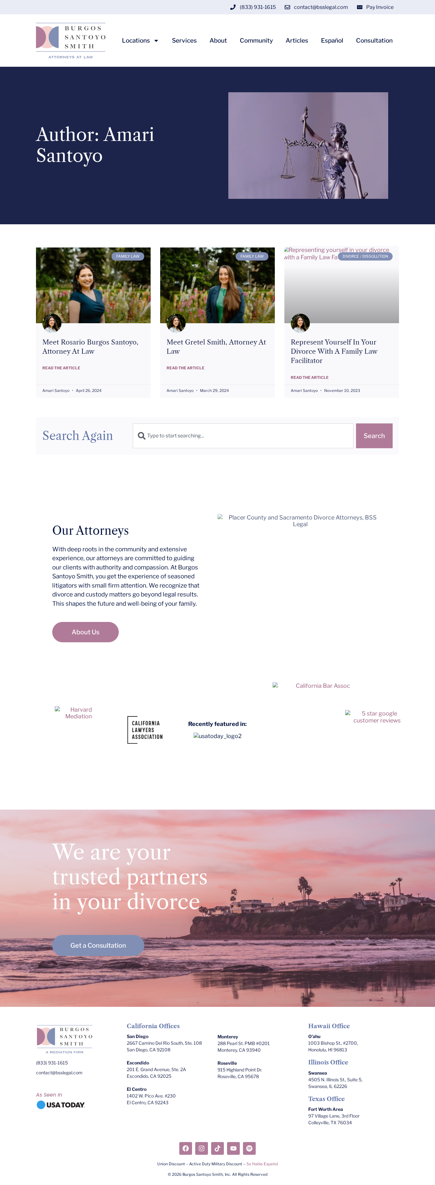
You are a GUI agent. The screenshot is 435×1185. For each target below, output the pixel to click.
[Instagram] (201, 1148)
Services (184, 41)
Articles (297, 41)
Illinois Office (328, 1062)
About (218, 41)
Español (332, 41)
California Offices (153, 1026)
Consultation (374, 41)
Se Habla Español (262, 1163)
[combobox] (243, 435)
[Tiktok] (217, 1148)
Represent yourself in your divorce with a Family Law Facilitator (334, 351)
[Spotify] (249, 1148)
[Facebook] (185, 1148)
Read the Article (61, 368)
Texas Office (326, 1099)
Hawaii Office (329, 1026)
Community (256, 41)
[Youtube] (233, 1148)
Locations (136, 41)
